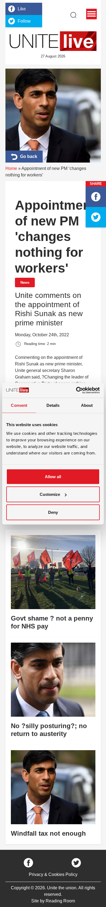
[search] (73, 15)
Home (11, 168)
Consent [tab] (19, 405)
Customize (50, 494)
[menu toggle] (91, 14)
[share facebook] (96, 197)
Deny (53, 512)
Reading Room (60, 901)
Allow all (53, 476)
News (24, 282)
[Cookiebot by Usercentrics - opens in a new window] (76, 390)
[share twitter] (96, 217)
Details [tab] (53, 405)
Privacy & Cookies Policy (53, 874)
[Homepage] (53, 41)
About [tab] (87, 405)
